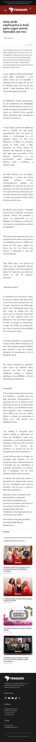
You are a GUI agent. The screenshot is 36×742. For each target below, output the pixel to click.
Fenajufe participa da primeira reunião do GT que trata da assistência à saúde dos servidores (16, 659)
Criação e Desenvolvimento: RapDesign (17, 736)
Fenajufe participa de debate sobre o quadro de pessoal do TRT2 (18, 599)
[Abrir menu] (30, 8)
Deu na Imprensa (9, 38)
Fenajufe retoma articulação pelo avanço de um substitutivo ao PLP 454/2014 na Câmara (17, 569)
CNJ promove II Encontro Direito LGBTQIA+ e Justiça (18, 629)
